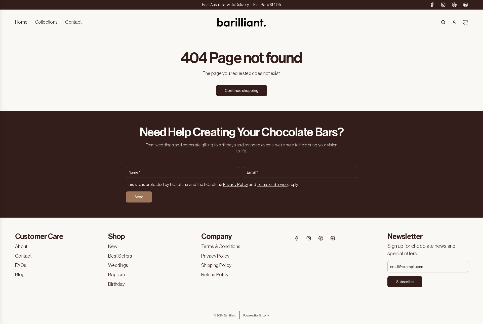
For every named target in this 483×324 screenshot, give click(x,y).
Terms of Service (272, 184)
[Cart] (465, 22)
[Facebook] (432, 4)
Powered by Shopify (256, 315)
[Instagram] (443, 4)
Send (139, 196)
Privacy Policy (235, 184)
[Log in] (454, 22)
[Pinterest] (454, 4)
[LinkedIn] (465, 4)
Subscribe (405, 281)
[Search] (443, 22)
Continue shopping (241, 90)
